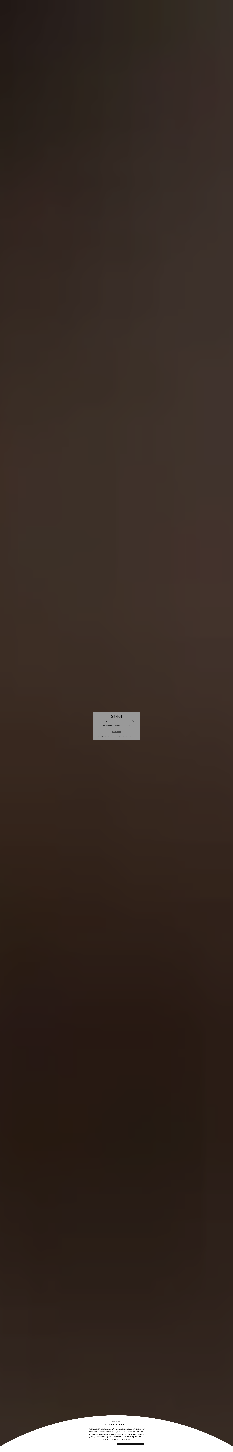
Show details (116, 1448)
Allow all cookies (130, 1444)
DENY (102, 1444)
